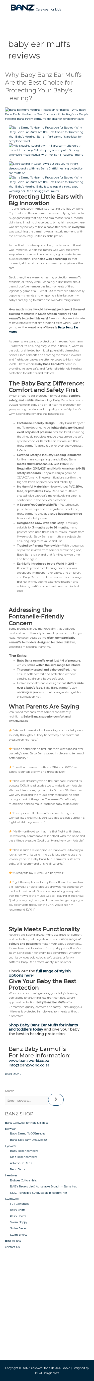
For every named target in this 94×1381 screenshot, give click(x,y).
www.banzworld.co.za (29, 1060)
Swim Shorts (18, 1234)
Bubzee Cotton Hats (23, 1180)
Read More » (13, 1074)
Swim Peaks (18, 1228)
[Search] (56, 1100)
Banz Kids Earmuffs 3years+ (28, 1140)
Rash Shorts (18, 1216)
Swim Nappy (18, 1222)
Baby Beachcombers (24, 1151)
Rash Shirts (17, 1210)
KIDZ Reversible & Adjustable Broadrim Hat (38, 1192)
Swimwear (12, 1198)
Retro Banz (17, 1169)
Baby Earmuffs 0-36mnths (27, 1133)
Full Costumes (19, 1204)
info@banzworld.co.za (29, 1065)
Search (9, 1091)
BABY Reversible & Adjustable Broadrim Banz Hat (43, 1186)
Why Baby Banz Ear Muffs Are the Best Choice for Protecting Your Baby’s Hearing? (43, 86)
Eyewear (10, 1146)
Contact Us (12, 1247)
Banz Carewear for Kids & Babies (26, 1122)
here (40, 973)
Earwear (10, 1128)
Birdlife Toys (13, 1240)
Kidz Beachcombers (23, 1157)
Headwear (12, 1175)
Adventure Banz (21, 1163)
